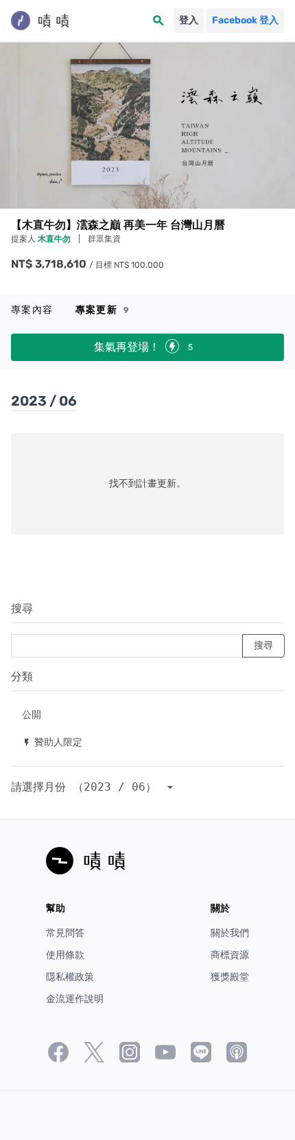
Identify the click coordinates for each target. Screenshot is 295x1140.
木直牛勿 (55, 239)
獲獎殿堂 (230, 977)
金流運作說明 (75, 999)
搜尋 (22, 608)
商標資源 (230, 955)
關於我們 (230, 933)
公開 (31, 714)
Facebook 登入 (245, 20)
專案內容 (32, 310)
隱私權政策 (70, 977)
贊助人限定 (52, 741)
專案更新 (102, 310)
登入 (188, 20)
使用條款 (65, 955)
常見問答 (65, 933)
